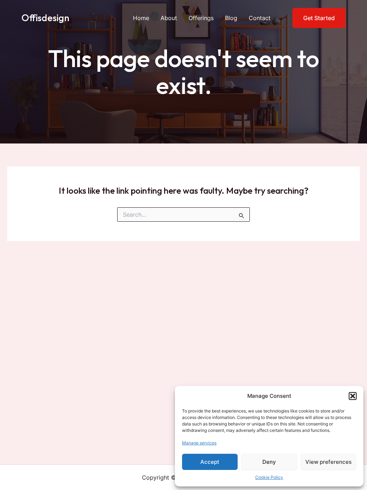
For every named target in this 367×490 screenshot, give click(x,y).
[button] (352, 396)
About (169, 18)
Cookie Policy (269, 477)
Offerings (201, 18)
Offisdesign (45, 18)
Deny (269, 461)
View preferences (328, 461)
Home (141, 18)
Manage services (199, 443)
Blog (231, 18)
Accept (209, 461)
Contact (260, 18)
